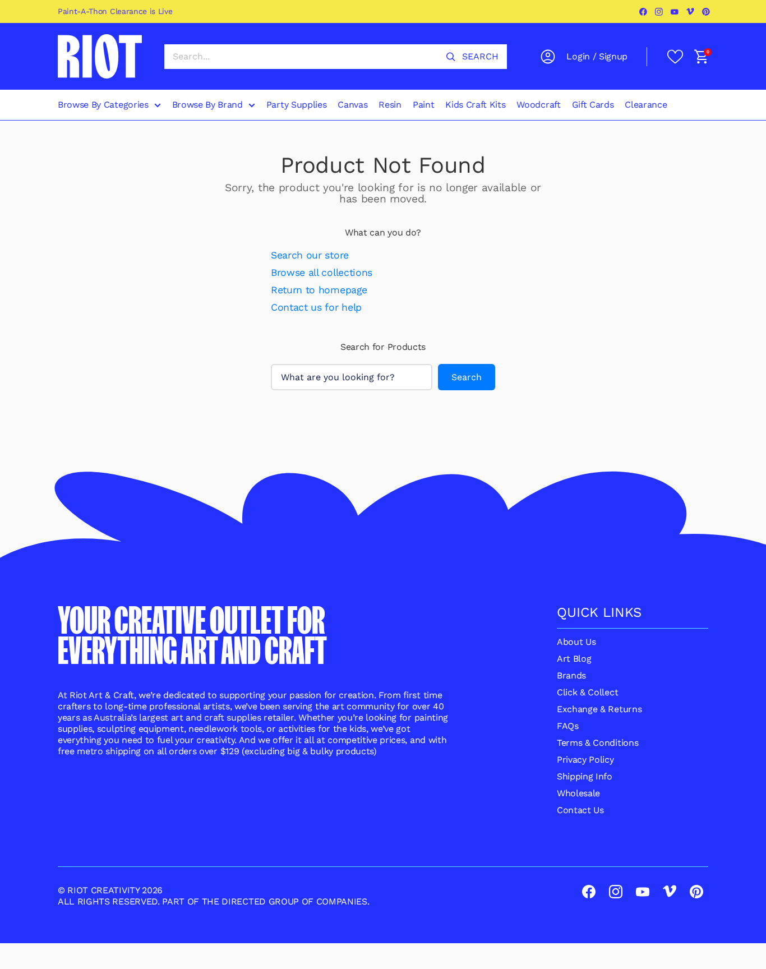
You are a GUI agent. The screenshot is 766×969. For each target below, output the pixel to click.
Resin (390, 104)
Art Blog (574, 658)
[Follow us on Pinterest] (706, 11)
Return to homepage (319, 290)
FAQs (568, 726)
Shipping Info (584, 776)
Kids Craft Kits (475, 104)
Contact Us (580, 810)
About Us (576, 641)
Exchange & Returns (599, 709)
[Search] (451, 56)
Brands (571, 675)
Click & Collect (587, 692)
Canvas (352, 104)
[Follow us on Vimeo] (690, 11)
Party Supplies (296, 104)
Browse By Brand (207, 104)
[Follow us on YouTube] (675, 11)
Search (466, 377)
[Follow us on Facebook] (643, 11)
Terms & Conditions (597, 742)
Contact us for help (316, 307)
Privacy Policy (585, 759)
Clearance (646, 104)
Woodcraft (538, 104)
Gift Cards (593, 104)
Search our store (310, 255)
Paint (423, 104)
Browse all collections (321, 272)
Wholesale (578, 793)
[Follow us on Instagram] (659, 11)
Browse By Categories (103, 104)
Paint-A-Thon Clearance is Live (115, 11)
